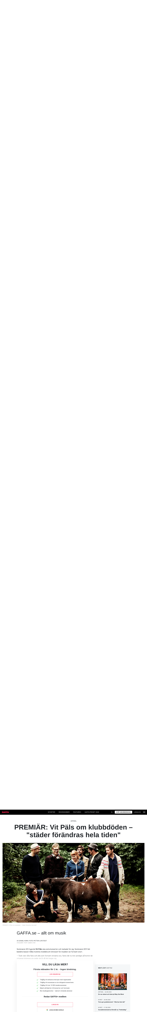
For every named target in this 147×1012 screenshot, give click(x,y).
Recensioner (64, 812)
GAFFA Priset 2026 (92, 812)
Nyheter (51, 812)
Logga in (137, 812)
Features (77, 812)
